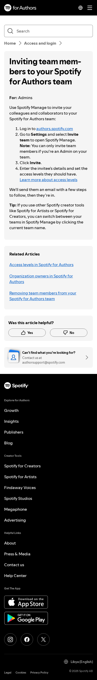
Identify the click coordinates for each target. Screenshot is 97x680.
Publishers (13, 432)
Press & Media (17, 554)
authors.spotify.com (54, 128)
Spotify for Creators (22, 466)
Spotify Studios (18, 498)
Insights (11, 421)
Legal (7, 673)
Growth (11, 410)
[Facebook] (27, 639)
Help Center (15, 575)
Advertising (15, 520)
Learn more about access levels (48, 179)
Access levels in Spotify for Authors (41, 264)
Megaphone (15, 509)
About (10, 543)
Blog (8, 443)
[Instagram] (10, 639)
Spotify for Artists (20, 476)
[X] (43, 639)
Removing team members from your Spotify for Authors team (42, 295)
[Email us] (85, 357)
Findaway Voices (20, 487)
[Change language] (80, 8)
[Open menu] (90, 8)
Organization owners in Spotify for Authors (41, 278)
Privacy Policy (39, 673)
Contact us (14, 564)
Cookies (21, 673)
